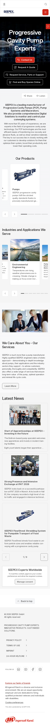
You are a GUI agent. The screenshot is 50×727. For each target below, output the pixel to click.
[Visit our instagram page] (40, 669)
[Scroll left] (5, 214)
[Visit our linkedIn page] (18, 669)
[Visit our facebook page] (32, 669)
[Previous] (6, 557)
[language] (4, 4)
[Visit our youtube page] (25, 669)
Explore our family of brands (17, 683)
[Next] (44, 557)
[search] (46, 4)
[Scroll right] (14, 214)
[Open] (45, 12)
